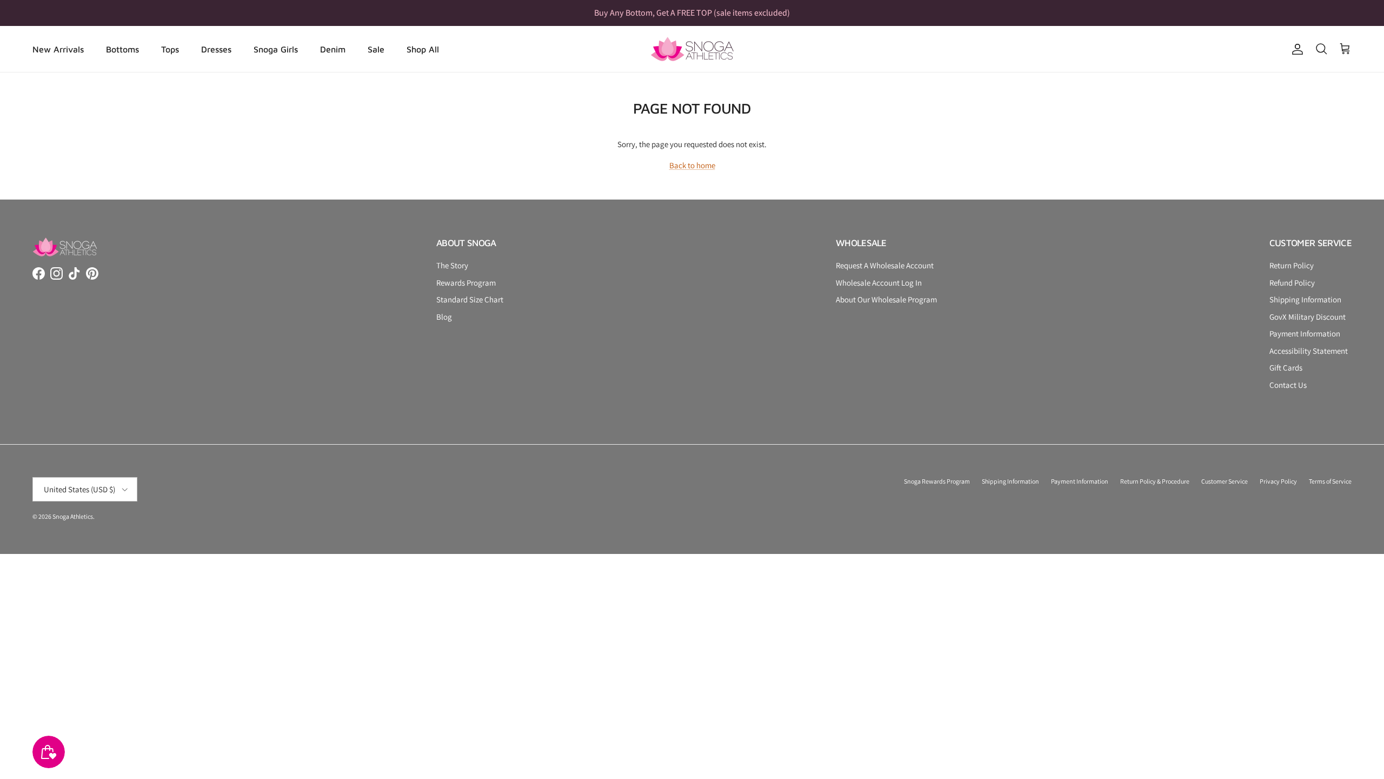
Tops (170, 49)
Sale (376, 49)
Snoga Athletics (72, 516)
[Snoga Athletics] (692, 49)
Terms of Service (1330, 481)
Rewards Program (466, 283)
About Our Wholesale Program (886, 299)
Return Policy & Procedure (1154, 481)
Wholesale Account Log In (879, 283)
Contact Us (1288, 385)
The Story (452, 265)
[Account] (1295, 49)
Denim (332, 49)
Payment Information (1304, 333)
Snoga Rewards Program (937, 481)
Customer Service (1224, 481)
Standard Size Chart (469, 299)
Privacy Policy (1278, 481)
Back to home (692, 165)
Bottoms (122, 49)
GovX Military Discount (1307, 317)
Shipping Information (1305, 299)
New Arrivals (58, 49)
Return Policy (1291, 265)
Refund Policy (1292, 283)
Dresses (216, 49)
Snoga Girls (276, 49)
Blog (444, 317)
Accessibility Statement (1308, 351)
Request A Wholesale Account (885, 265)
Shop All (423, 49)
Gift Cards (1285, 367)
